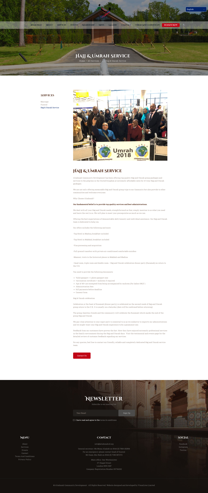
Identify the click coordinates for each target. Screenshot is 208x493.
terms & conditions (108, 420)
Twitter (183, 450)
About (24, 444)
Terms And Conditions (24, 456)
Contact (24, 453)
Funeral (44, 104)
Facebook (183, 444)
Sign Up (126, 413)
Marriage (45, 102)
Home (82, 61)
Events (25, 450)
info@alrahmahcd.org (104, 444)
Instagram (183, 447)
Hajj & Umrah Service (50, 107)
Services (24, 447)
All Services (93, 61)
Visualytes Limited (146, 485)
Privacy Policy (24, 459)
